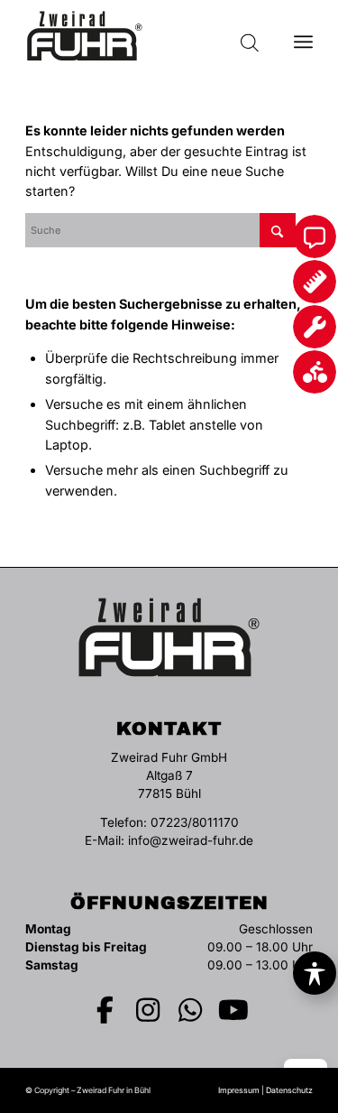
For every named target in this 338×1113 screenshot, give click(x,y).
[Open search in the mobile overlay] (250, 36)
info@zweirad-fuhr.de (190, 840)
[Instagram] (148, 1010)
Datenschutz (289, 1090)
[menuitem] (303, 36)
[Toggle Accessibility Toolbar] (314, 973)
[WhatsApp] (191, 1010)
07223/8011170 (195, 822)
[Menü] (303, 36)
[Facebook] (105, 1010)
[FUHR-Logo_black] (140, 36)
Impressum (239, 1090)
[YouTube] (233, 1010)
